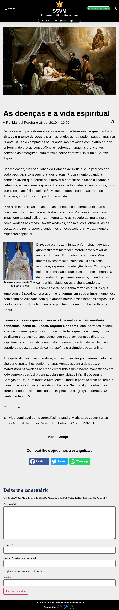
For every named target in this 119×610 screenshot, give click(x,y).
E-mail (20, 558)
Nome (8, 545)
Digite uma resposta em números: (23, 571)
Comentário (11, 504)
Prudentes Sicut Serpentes (59, 15)
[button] (115, 8)
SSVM (59, 11)
